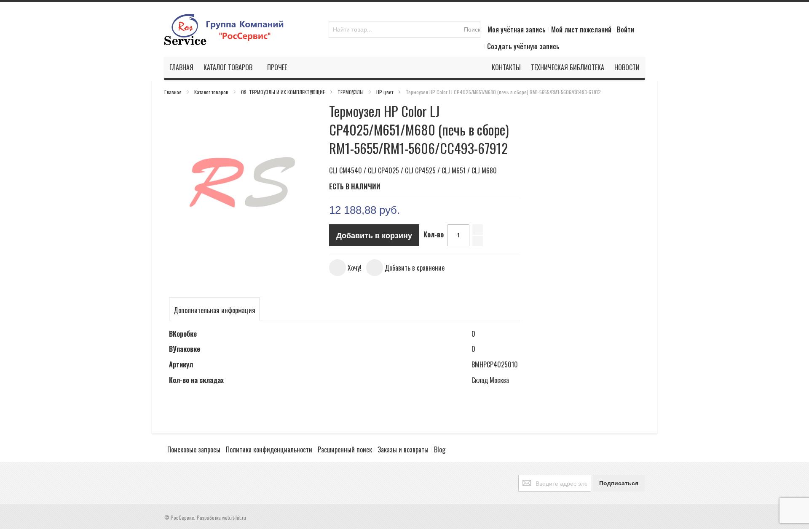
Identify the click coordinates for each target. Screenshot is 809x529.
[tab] (214, 310)
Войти (625, 29)
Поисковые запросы (193, 449)
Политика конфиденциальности (269, 449)
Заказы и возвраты (403, 449)
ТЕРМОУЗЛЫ (351, 92)
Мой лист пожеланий (581, 29)
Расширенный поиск (345, 449)
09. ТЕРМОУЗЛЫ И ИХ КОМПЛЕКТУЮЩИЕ (283, 92)
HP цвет (385, 92)
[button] (345, 267)
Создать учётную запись (523, 46)
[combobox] (404, 29)
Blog (439, 449)
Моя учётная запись (517, 29)
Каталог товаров (212, 92)
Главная (173, 92)
